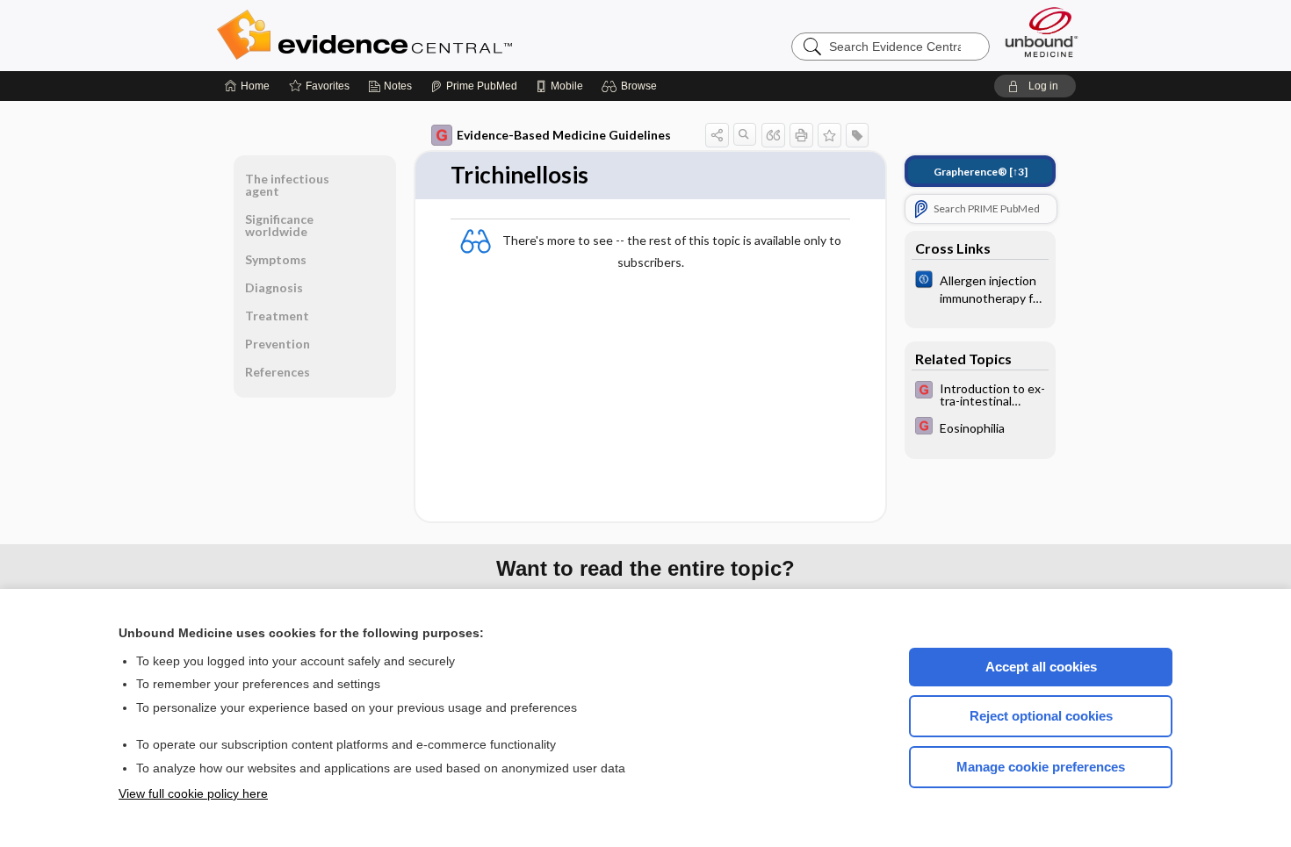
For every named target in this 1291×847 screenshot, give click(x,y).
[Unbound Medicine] (1041, 32)
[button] (632, 86)
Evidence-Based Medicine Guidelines (564, 134)
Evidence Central (434, 35)
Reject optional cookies (1041, 715)
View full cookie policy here (193, 793)
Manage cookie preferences (1040, 766)
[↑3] (981, 171)
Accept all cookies (1041, 666)
